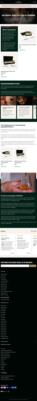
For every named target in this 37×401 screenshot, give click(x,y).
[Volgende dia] (34, 108)
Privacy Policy (3, 359)
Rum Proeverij (3, 275)
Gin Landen (3, 319)
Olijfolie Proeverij (4, 293)
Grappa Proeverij (4, 286)
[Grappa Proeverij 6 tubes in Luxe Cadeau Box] (27, 34)
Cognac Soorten (4, 322)
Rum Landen (3, 314)
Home (2, 9)
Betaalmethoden (4, 364)
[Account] (33, 2)
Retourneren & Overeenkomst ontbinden (8, 352)
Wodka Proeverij (4, 284)
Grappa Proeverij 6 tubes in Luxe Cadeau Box (27, 45)
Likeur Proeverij (3, 279)
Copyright (2, 362)
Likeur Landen (3, 334)
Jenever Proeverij (4, 287)
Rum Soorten (3, 312)
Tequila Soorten (4, 329)
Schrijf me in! (32, 265)
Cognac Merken (3, 321)
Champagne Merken (4, 336)
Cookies (2, 360)
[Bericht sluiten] (35, 5)
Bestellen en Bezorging (5, 353)
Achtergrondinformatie (5, 299)
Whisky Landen (3, 309)
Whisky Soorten (3, 307)
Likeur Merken (3, 331)
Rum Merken (3, 310)
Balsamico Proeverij (4, 294)
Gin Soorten (3, 317)
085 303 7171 (6, 377)
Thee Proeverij (3, 289)
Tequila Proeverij (4, 282)
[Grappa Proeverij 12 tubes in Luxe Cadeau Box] (9, 61)
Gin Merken (3, 315)
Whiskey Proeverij (4, 274)
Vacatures (2, 369)
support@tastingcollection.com (9, 376)
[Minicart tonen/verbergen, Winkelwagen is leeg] (35, 2)
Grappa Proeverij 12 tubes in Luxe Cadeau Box (8, 72)
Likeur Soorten (3, 333)
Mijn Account (3, 348)
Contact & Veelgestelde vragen (6, 350)
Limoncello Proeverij (4, 281)
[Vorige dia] (3, 244)
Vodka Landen (3, 326)
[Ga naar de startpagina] (18, 2)
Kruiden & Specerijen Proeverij (6, 291)
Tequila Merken (3, 328)
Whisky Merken (3, 305)
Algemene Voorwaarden (5, 357)
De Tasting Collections (6, 9)
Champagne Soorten (4, 338)
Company (2, 367)
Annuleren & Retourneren (5, 355)
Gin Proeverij (3, 277)
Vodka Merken (3, 324)
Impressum (3, 365)
